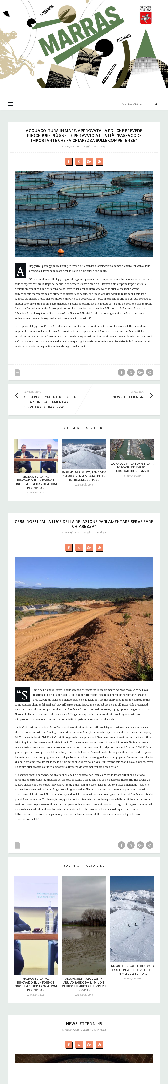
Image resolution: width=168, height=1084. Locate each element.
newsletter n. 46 (128, 397)
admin (87, 146)
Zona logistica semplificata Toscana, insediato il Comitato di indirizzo (132, 467)
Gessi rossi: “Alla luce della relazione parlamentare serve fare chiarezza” (50, 402)
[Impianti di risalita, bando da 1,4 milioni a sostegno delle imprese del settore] (84, 454)
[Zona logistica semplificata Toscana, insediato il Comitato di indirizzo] (132, 449)
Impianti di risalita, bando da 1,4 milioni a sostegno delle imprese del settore (84, 476)
